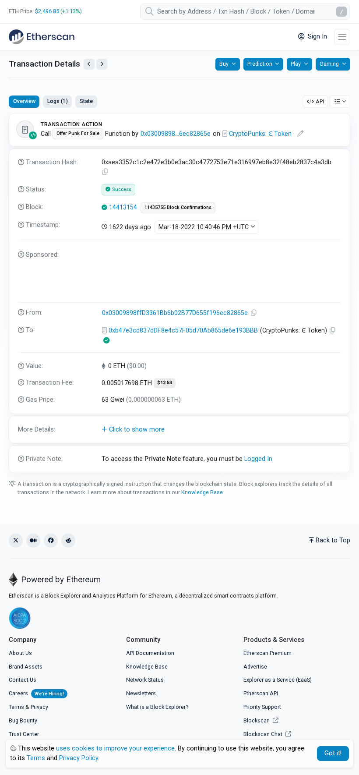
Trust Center (24, 734)
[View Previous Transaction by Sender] (89, 64)
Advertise (255, 666)
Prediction (259, 63)
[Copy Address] (254, 313)
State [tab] (86, 101)
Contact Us (22, 679)
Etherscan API (260, 693)
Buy (224, 63)
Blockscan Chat (263, 734)
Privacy (39, 707)
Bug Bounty (23, 720)
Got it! (332, 753)
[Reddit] (68, 541)
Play (296, 63)
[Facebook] (51, 541)
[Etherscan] (41, 37)
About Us (20, 653)
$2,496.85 (47, 11)
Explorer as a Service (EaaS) (277, 679)
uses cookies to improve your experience (115, 748)
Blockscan (257, 720)
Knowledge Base (202, 492)
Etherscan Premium (267, 653)
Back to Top (333, 540)
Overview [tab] (24, 101)
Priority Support (262, 707)
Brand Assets (25, 666)
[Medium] (33, 541)
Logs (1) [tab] (57, 101)
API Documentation (150, 653)
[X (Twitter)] (16, 541)
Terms (16, 707)
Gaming (329, 63)
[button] (179, 429)
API (320, 101)
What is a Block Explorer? (157, 707)
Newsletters (141, 693)
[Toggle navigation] (342, 37)
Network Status (145, 679)
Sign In (316, 36)
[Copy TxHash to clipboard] (105, 172)
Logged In (258, 459)
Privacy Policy (78, 758)
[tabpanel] (179, 293)
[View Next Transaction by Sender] (101, 64)
